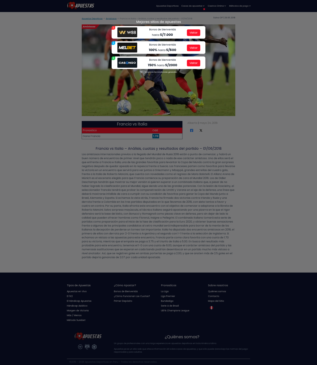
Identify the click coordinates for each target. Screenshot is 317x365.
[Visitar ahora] (127, 32)
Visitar (194, 33)
